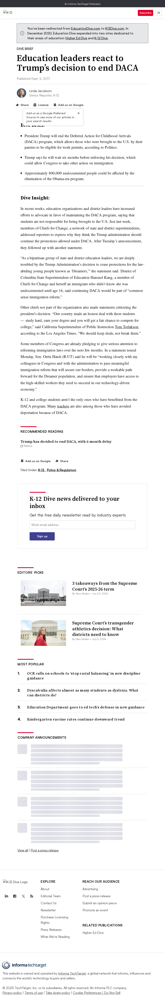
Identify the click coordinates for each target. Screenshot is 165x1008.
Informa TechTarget (72, 973)
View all (23, 850)
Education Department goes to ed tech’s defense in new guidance (86, 707)
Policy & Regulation (61, 470)
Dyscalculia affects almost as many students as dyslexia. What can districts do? (82, 692)
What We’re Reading (55, 937)
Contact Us (49, 903)
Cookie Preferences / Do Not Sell (96, 993)
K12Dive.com (114, 28)
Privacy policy (12, 993)
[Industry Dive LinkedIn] (6, 896)
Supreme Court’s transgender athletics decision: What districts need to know (103, 628)
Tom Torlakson (126, 326)
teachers (63, 406)
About (45, 889)
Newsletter (48, 910)
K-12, (42, 470)
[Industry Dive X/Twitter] (23, 896)
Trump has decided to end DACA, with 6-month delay (66, 441)
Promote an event (95, 910)
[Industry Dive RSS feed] (31, 896)
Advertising (90, 889)
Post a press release (45, 850)
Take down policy (57, 993)
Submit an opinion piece (99, 903)
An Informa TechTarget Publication (83, 3)
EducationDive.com (85, 28)
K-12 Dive (101, 38)
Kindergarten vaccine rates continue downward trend (76, 719)
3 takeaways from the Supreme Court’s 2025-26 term (104, 586)
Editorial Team (51, 896)
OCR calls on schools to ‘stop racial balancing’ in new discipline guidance (83, 675)
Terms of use (34, 993)
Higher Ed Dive (76, 38)
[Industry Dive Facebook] (14, 896)
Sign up (42, 536)
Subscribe (145, 12)
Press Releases (51, 930)
